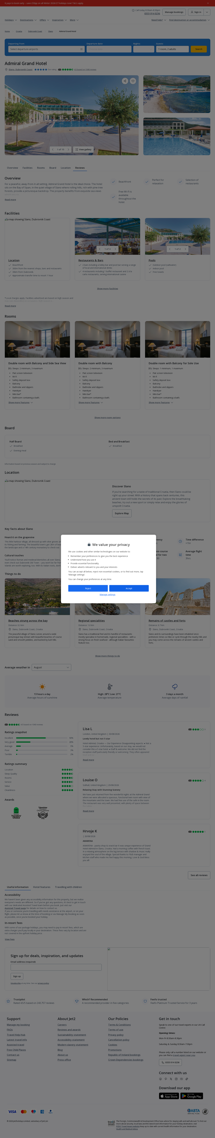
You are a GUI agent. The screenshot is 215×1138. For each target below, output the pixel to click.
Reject (88, 588)
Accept (129, 588)
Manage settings (107, 594)
